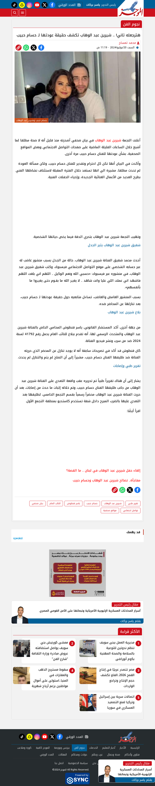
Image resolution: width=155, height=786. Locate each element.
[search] (14, 12)
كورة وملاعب (24, 747)
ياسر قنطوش (73, 503)
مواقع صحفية (110, 510)
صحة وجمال (113, 754)
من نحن (96, 763)
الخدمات (93, 747)
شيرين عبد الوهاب (108, 140)
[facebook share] (41, 48)
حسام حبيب (92, 503)
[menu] (22, 12)
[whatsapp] (19, 48)
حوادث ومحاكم (79, 754)
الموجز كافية (43, 747)
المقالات (62, 754)
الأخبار (123, 747)
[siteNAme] (131, 8)
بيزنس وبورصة (62, 747)
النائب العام (55, 503)
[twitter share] (34, 48)
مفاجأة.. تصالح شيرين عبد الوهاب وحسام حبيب (106, 480)
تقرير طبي (133, 503)
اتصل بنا (59, 763)
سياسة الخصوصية (78, 763)
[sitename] (127, 736)
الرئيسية (135, 747)
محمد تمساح (128, 43)
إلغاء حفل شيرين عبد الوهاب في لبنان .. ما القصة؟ (103, 470)
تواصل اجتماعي (130, 510)
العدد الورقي (66, 5)
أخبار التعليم (108, 747)
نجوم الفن (79, 747)
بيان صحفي (37, 503)
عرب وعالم (97, 754)
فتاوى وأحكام (132, 754)
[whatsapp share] (26, 48)
